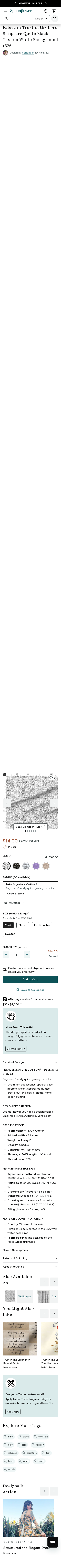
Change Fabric (15, 893)
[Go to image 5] (33, 831)
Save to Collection (30, 990)
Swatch (10, 933)
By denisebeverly (10, 1367)
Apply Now (13, 1411)
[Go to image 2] (27, 831)
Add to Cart (30, 979)
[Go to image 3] (29, 831)
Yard (8, 925)
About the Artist (30, 1267)
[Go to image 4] (31, 831)
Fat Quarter (42, 925)
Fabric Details (14, 903)
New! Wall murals (30, 3)
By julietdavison (48, 1367)
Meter (23, 925)
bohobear (28, 52)
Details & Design (30, 1062)
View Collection (16, 1048)
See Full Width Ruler (31, 827)
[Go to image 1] (25, 831)
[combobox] (41, 18)
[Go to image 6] (35, 831)
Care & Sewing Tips (30, 1250)
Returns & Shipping (30, 1258)
